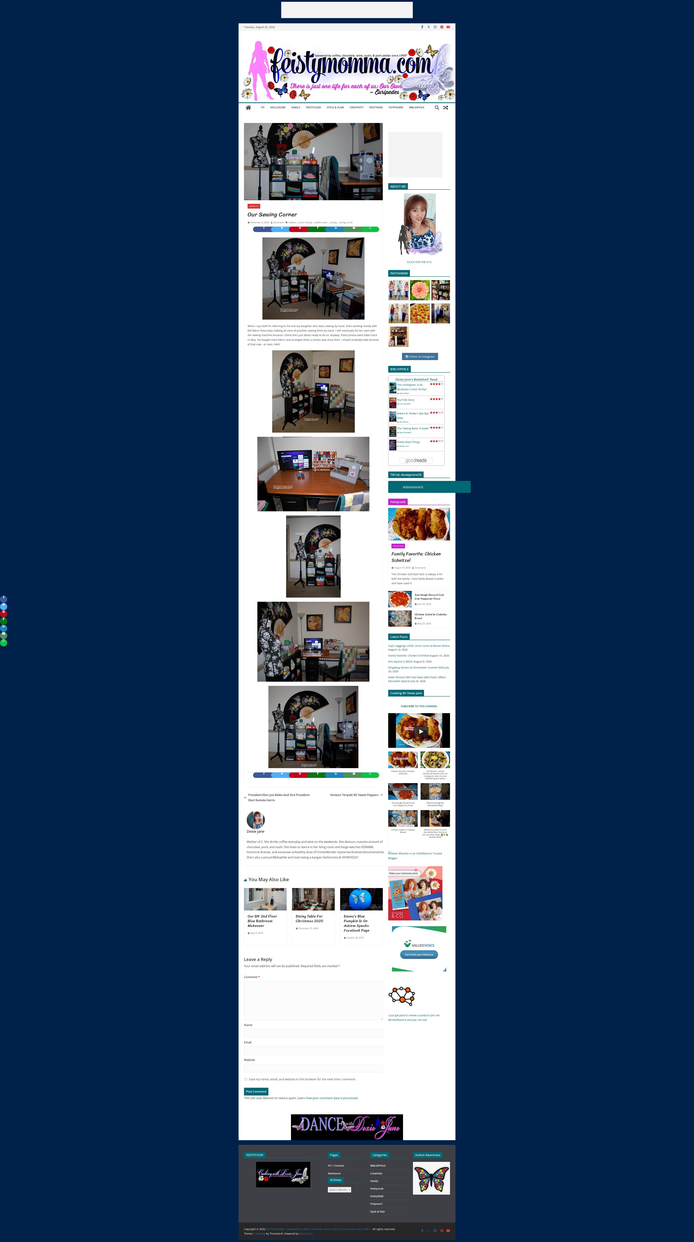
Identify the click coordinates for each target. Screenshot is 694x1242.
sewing (333, 222)
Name (248, 1025)
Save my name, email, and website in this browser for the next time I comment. (302, 1079)
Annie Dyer (404, 393)
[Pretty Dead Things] (392, 442)
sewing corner (346, 222)
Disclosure (278, 107)
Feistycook (313, 107)
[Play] (421, 731)
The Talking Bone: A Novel (413, 428)
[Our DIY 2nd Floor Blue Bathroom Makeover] (265, 891)
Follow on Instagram (421, 356)
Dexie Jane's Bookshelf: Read (416, 379)
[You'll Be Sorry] (392, 400)
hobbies (292, 222)
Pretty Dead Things (408, 442)
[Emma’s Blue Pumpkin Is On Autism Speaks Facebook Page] (361, 891)
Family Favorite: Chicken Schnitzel (416, 557)
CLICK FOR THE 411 (419, 262)
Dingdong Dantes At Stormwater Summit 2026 (416, 667)
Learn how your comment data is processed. (327, 1098)
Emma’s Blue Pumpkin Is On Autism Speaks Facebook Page (356, 923)
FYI (262, 107)
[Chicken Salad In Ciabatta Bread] (400, 619)
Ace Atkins (404, 422)
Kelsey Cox (404, 446)
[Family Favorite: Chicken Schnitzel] (419, 524)
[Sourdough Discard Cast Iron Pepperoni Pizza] (400, 599)
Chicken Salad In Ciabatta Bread (431, 616)
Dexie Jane (278, 222)
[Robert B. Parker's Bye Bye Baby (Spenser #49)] (392, 413)
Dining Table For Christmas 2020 (309, 918)
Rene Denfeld (405, 432)
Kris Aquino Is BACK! (400, 661)
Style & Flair (335, 107)
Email (247, 1042)
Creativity (356, 107)
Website (249, 1060)
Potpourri (396, 107)
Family (295, 107)
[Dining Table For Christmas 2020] (313, 891)
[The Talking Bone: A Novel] (392, 428)
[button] (403, 764)
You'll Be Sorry (405, 400)
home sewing (305, 222)
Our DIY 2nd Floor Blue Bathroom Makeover (262, 921)
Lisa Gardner (405, 403)
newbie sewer (321, 222)
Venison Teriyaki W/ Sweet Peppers (354, 795)
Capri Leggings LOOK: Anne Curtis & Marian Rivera (419, 645)
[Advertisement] (347, 10)
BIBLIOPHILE (416, 107)
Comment (252, 977)
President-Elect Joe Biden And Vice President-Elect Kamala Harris (279, 797)
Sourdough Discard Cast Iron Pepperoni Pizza (429, 597)
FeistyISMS (376, 107)
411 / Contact (336, 1165)
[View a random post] (445, 107)
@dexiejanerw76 (413, 487)
